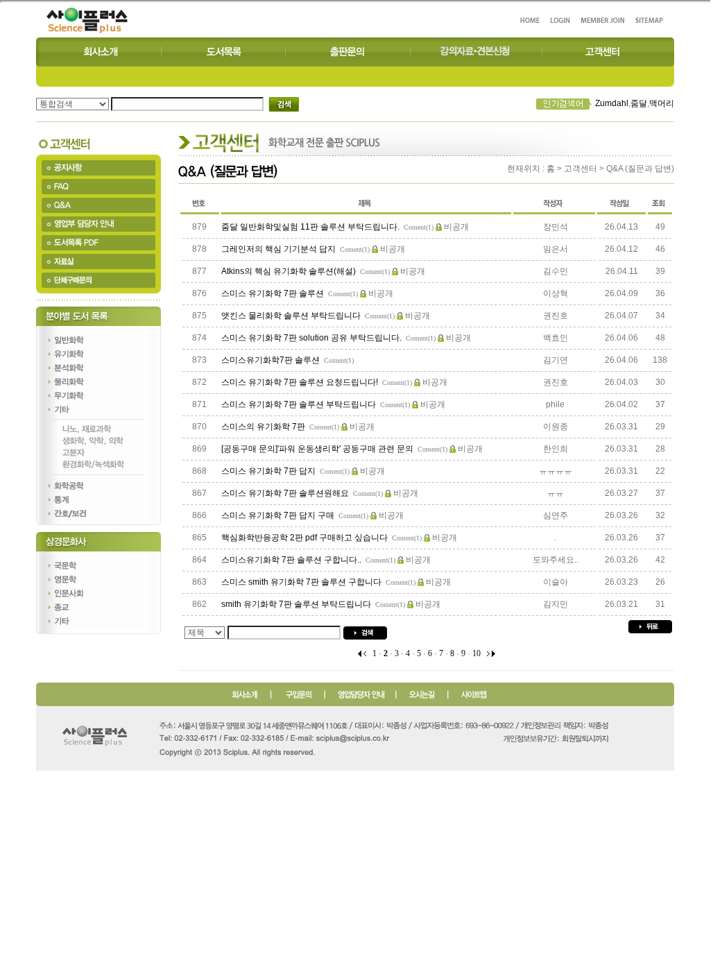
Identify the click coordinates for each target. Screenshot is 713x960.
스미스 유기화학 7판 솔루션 (273, 293)
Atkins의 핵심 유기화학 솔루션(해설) (289, 271)
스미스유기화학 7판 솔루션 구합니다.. (292, 560)
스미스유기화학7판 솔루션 (271, 360)
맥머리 (661, 103)
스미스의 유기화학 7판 (264, 426)
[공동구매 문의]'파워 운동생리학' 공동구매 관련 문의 (318, 449)
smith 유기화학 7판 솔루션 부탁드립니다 (297, 604)
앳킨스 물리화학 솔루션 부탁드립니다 (292, 315)
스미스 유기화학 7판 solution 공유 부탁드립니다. (312, 338)
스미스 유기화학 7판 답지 (269, 471)
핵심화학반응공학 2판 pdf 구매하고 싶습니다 (305, 537)
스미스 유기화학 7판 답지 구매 (278, 515)
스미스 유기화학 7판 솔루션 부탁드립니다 (299, 404)
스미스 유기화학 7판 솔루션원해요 (286, 493)
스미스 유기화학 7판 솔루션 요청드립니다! (300, 382)
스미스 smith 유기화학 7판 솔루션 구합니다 (302, 582)
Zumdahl (611, 103)
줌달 (638, 103)
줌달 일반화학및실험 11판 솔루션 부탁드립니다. (311, 227)
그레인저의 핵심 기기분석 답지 (279, 249)
